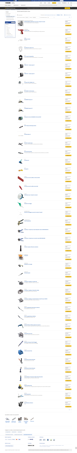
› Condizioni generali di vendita (45, 445)
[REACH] (54, 440)
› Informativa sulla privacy (52, 445)
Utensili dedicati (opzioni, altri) (10, 16)
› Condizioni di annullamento (58, 445)
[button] (61, 0)
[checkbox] (10, 28)
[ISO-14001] (44, 440)
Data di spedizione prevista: (43, 17)
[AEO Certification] (48, 440)
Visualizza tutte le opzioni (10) (9, 36)
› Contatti (63, 445)
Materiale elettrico (13, 9)
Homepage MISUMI (7, 9)
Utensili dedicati (18, 9)
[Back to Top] (76, 448)
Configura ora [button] (68, 25)
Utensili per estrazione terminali (10, 19)
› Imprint (40, 445)
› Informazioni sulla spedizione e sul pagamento (44, 446)
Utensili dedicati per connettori (9, 434)
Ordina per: (31, 17)
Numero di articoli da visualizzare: (21, 17)
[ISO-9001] (40, 440)
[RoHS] (51, 440)
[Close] (71, 7)
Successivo (71, 17)
